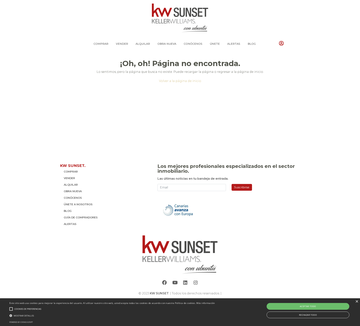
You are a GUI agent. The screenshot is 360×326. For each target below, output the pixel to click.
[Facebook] (164, 282)
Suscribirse (241, 187)
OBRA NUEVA (167, 43)
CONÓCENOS (193, 43)
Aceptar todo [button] (308, 306)
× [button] (356, 301)
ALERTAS (233, 43)
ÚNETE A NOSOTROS (78, 204)
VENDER (122, 43)
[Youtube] (175, 282)
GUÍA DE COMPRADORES (81, 217)
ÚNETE (215, 43)
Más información (205, 303)
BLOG (252, 43)
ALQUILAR (143, 43)
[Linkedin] (185, 282)
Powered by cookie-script (21, 322)
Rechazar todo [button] (308, 314)
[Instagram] (195, 282)
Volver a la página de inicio (180, 81)
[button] (112, 315)
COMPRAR (101, 43)
